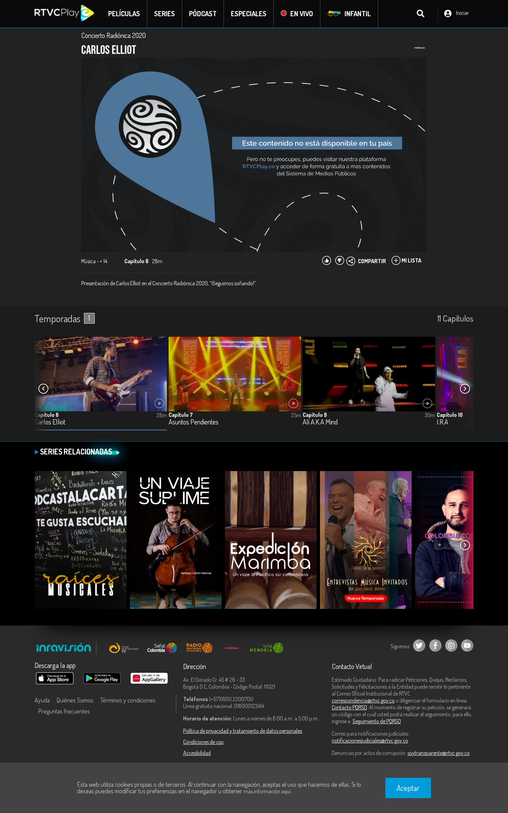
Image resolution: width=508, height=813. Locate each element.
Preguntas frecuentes (64, 711)
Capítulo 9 (315, 414)
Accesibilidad (197, 752)
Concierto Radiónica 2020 (113, 35)
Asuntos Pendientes (193, 422)
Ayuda (42, 700)
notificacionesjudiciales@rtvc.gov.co (370, 740)
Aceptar (408, 788)
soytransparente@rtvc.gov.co (438, 752)
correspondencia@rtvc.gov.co (363, 700)
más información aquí (267, 791)
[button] (465, 389)
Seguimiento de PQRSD (376, 721)
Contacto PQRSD (349, 707)
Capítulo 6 (47, 414)
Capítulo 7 (181, 414)
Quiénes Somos (75, 700)
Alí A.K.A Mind (320, 422)
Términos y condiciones (128, 700)
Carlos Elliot (50, 422)
